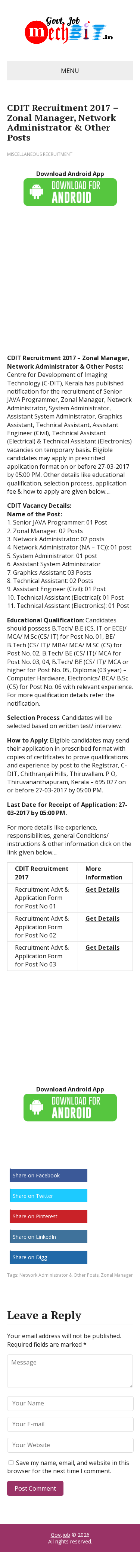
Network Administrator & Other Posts (59, 1275)
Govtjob (60, 1534)
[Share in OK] (51, 1157)
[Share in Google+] (70, 1157)
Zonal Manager (117, 1275)
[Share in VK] (33, 1157)
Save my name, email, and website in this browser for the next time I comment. (68, 1467)
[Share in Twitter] (89, 1157)
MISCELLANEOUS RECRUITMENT (39, 154)
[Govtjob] (70, 30)
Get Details (102, 889)
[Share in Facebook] (14, 1157)
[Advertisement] (70, 284)
